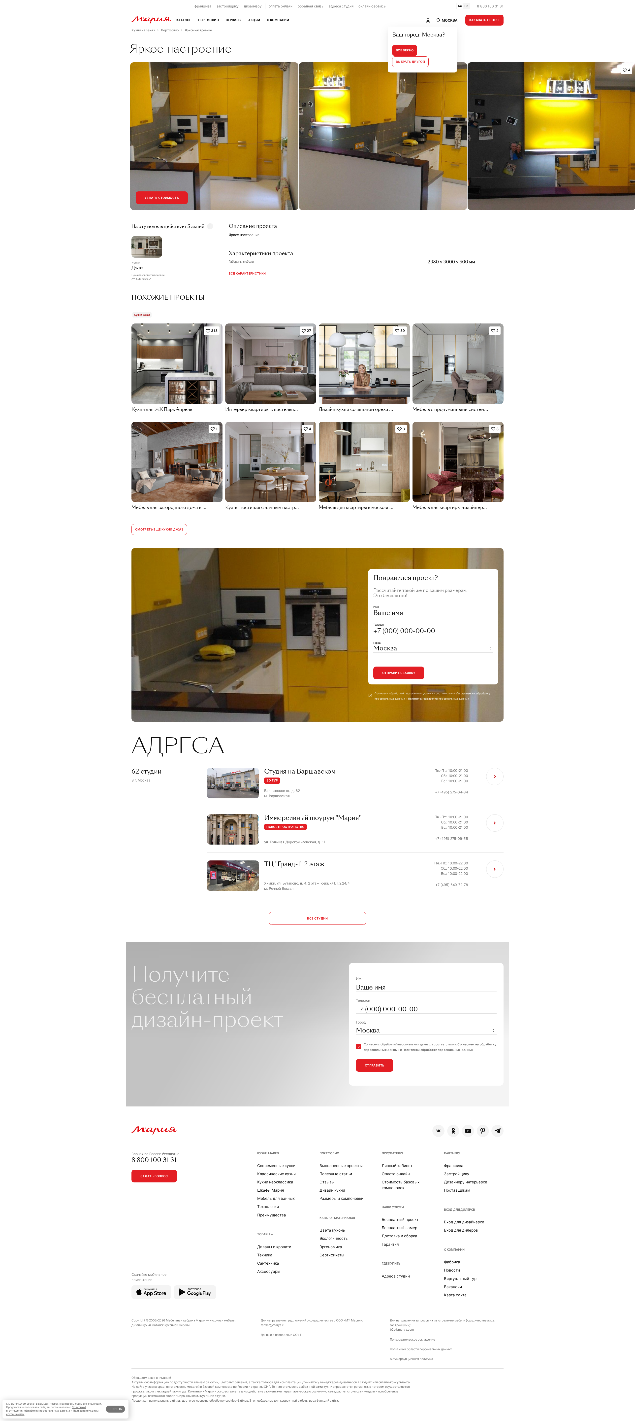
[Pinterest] (483, 1131)
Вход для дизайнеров (464, 1222)
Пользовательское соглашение (412, 1339)
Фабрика (452, 1262)
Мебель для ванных (276, 1198)
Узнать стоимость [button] (162, 198)
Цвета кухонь (332, 1230)
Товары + (265, 1234)
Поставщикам (457, 1190)
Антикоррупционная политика (411, 1359)
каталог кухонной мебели (171, 1325)
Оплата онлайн (396, 1174)
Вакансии (453, 1286)
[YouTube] (468, 1131)
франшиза (202, 6)
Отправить (374, 1065)
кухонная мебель (222, 1320)
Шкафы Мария (270, 1190)
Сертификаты (331, 1255)
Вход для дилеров (459, 1209)
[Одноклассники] (453, 1131)
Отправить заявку (398, 673)
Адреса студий (396, 1276)
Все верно (404, 50)
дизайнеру (253, 6)
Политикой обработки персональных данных (438, 698)
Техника (264, 1255)
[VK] (438, 1131)
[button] (446, 20)
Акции (254, 20)
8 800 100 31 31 (490, 6)
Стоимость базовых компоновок (400, 1185)
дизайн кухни (141, 1325)
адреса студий (341, 6)
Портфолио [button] (208, 20)
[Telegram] (497, 1131)
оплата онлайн (280, 6)
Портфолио (329, 1153)
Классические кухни (276, 1174)
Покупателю (392, 1153)
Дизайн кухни (332, 1190)
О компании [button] (278, 20)
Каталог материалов (337, 1218)
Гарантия (390, 1244)
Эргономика (330, 1246)
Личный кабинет (397, 1165)
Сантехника (268, 1263)
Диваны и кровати (274, 1246)
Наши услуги (393, 1207)
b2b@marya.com (402, 1329)
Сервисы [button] (234, 20)
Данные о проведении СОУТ (281, 1335)
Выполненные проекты (341, 1165)
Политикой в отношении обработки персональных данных (46, 1409)
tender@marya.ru (273, 1325)
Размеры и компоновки (341, 1198)
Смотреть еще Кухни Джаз (159, 529)
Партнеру (452, 1153)
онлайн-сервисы (372, 6)
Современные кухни (276, 1165)
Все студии (317, 918)
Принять (115, 1409)
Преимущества (271, 1215)
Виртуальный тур (460, 1278)
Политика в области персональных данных (421, 1349)
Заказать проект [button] (484, 20)
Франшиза (453, 1165)
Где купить (391, 1263)
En (466, 6)
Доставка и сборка (399, 1236)
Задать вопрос (154, 1176)
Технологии (268, 1206)
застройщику (228, 6)
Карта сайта (455, 1295)
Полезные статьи (335, 1174)
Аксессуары (268, 1271)
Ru (460, 6)
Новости (452, 1270)
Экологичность (333, 1238)
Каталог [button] (183, 20)
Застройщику (456, 1174)
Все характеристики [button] (247, 273)
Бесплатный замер (399, 1227)
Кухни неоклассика (275, 1182)
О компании (454, 1249)
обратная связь (310, 6)
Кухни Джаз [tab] (142, 315)
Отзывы (327, 1182)
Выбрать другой (410, 62)
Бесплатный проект (400, 1219)
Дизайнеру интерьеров (465, 1182)
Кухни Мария (268, 1153)
